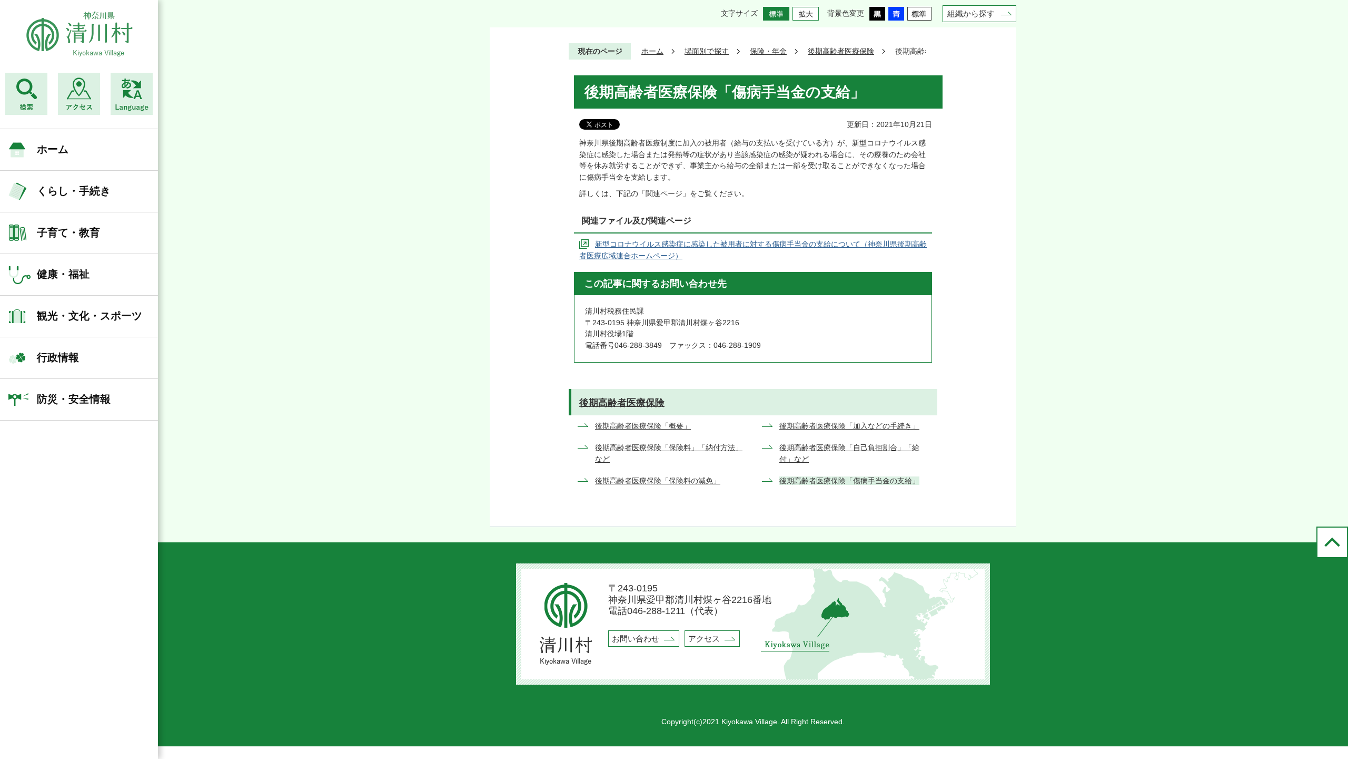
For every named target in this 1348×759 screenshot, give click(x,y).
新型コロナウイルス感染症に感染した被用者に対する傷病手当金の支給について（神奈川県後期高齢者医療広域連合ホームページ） (753, 250)
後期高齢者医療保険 (841, 51)
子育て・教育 (68, 232)
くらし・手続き (74, 191)
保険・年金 (768, 51)
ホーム (52, 149)
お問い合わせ (635, 638)
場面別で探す (707, 51)
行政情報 (58, 357)
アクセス (704, 638)
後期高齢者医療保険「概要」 (643, 426)
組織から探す (971, 13)
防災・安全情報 (74, 399)
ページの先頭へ (1332, 542)
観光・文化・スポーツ (89, 316)
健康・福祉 (63, 274)
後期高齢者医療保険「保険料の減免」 (657, 480)
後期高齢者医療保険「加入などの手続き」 (849, 426)
